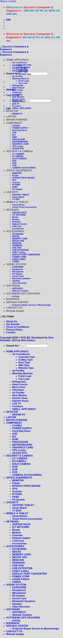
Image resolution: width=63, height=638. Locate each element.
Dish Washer (18, 97)
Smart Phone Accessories (24, 207)
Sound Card (18, 276)
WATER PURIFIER (16, 119)
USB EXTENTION (20, 250)
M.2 (14, 135)
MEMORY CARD (19, 239)
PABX (15, 187)
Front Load (23, 81)
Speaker (16, 281)
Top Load (22, 83)
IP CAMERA (17, 156)
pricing (15, 296)
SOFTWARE (13, 285)
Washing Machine (20, 78)
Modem (15, 219)
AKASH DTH (18, 148)
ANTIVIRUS (17, 288)
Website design (15, 311)
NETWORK (12, 210)
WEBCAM (16, 243)
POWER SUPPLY (20, 128)
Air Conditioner (19, 62)
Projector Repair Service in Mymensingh (31, 305)
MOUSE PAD (18, 241)
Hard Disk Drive (19, 130)
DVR (14, 163)
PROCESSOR (18, 139)
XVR (14, 165)
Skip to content (8, 1)
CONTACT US (14, 307)
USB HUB (16, 248)
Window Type (24, 74)
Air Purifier (17, 76)
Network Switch (19, 224)
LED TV (15, 104)
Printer (15, 175)
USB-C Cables (18, 252)
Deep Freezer (18, 88)
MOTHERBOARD (20, 142)
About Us (11, 321)
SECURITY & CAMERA (19, 151)
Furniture (16, 106)
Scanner (16, 182)
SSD (14, 132)
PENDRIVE (17, 245)
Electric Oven (18, 99)
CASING (16, 126)
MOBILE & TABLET (17, 202)
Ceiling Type (24, 67)
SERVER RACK (19, 212)
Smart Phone (18, 205)
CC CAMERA (18, 154)
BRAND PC (17, 114)
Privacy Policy (14, 329)
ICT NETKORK (19, 215)
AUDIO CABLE (19, 259)
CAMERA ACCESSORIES (24, 168)
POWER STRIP (19, 257)
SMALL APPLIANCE (21, 108)
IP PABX (16, 185)
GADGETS (12, 192)
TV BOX (16, 199)
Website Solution (20, 291)
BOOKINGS (12, 299)
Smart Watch (18, 197)
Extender (16, 222)
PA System (17, 189)
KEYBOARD (17, 234)
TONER (15, 261)
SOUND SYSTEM (16, 264)
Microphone (18, 271)
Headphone (17, 269)
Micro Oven (17, 90)
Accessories (18, 228)
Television (17, 92)
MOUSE (16, 236)
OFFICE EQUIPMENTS (19, 170)
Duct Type (23, 69)
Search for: (12, 73)
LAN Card (16, 226)
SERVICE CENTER (17, 302)
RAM (14, 137)
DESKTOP (12, 111)
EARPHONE (17, 267)
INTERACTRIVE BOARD (23, 178)
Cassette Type (24, 65)
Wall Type (23, 72)
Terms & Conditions (17, 327)
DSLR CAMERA (19, 158)
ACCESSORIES (15, 231)
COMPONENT (14, 123)
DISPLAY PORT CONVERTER (26, 255)
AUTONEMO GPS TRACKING (23, 293)
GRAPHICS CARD (20, 144)
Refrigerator (17, 85)
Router (15, 217)
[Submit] (7, 77)
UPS (14, 180)
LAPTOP (11, 116)
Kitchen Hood (18, 101)
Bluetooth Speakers (21, 278)
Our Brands (13, 324)
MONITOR (17, 173)
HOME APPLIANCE (17, 60)
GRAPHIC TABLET (21, 195)
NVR (14, 161)
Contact (10, 332)
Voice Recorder (19, 283)
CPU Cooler (17, 146)
